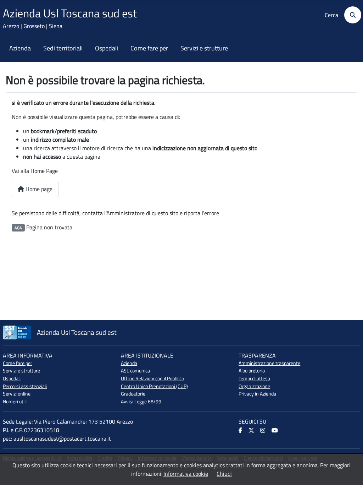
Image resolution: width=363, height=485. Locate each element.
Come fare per (149, 48)
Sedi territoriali (63, 48)
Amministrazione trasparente (269, 363)
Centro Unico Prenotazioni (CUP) (154, 386)
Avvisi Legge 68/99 (141, 401)
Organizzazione (254, 386)
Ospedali (106, 48)
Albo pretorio (252, 371)
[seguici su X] (251, 431)
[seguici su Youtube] (275, 431)
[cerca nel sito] (350, 15)
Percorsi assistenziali (25, 386)
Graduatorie (133, 394)
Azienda (20, 48)
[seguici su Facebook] (241, 431)
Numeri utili (15, 401)
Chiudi (224, 473)
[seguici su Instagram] (263, 431)
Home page (38, 189)
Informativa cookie (185, 473)
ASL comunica (135, 371)
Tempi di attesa (254, 378)
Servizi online (16, 394)
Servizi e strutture (204, 48)
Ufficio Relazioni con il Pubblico (152, 378)
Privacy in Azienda (257, 394)
